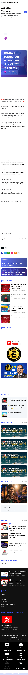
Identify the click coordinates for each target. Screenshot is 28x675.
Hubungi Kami (18, 640)
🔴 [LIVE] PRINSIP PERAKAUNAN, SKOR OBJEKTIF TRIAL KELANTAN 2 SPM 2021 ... (17, 528)
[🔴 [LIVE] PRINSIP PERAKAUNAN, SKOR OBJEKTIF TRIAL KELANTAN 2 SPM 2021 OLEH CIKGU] (4, 529)
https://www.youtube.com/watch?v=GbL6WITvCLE (13, 239)
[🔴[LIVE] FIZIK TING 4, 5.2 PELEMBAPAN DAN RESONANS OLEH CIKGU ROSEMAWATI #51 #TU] (5, 3)
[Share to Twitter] (5, 253)
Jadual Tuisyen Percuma (8, 604)
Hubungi (3, 599)
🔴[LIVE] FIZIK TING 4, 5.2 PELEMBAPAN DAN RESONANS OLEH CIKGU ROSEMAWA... (17, 582)
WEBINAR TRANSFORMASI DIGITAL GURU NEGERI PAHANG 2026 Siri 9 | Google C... (17, 544)
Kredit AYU (4, 602)
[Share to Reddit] (15, 253)
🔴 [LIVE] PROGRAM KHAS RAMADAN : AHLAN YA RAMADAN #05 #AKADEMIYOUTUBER (13, 457)
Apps (2, 606)
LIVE (2, 2)
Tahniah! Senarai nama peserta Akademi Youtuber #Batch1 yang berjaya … (17, 400)
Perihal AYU (10, 640)
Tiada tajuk (14, 316)
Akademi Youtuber (19, 635)
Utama (3, 594)
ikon (5, 34)
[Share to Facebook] (2, 253)
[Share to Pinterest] (12, 253)
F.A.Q (2, 597)
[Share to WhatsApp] (8, 253)
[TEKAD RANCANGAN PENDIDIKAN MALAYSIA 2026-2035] (4, 577)
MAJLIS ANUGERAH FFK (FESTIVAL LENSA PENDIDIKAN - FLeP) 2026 (17, 536)
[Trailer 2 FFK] (14, 494)
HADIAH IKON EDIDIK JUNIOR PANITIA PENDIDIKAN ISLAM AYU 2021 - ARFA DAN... (18, 287)
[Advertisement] (14, 144)
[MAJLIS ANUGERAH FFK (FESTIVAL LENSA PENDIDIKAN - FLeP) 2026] (4, 539)
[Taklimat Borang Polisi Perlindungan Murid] (4, 555)
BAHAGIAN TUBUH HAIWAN (15, 412)
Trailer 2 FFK (6, 508)
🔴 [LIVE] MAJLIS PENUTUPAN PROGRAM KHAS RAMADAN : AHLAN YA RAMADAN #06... (12, 430)
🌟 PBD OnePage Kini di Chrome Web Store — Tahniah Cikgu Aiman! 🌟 (16, 407)
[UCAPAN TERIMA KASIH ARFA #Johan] (5, 302)
